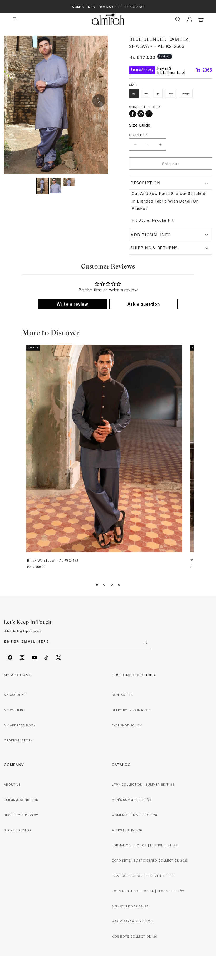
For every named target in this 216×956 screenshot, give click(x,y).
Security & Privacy (21, 815)
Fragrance (135, 6)
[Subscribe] (145, 642)
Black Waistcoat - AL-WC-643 (53, 561)
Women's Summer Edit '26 (134, 815)
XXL (187, 94)
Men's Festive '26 (127, 830)
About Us (12, 784)
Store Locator (17, 830)
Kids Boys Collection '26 (134, 936)
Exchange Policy (127, 725)
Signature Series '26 (130, 906)
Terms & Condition (21, 800)
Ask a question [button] (143, 304)
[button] (15, 19)
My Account (15, 695)
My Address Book (20, 725)
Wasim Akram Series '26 (132, 921)
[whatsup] (140, 113)
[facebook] (132, 113)
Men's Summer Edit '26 (131, 800)
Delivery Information (131, 710)
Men (91, 6)
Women (77, 6)
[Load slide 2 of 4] (104, 584)
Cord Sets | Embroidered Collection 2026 (150, 860)
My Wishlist (14, 710)
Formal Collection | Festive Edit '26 (145, 845)
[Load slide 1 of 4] (97, 584)
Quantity (138, 135)
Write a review (72, 304)
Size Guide (139, 125)
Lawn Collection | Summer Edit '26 (143, 784)
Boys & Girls (110, 6)
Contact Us (122, 695)
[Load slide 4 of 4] (119, 584)
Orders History (18, 740)
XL (172, 94)
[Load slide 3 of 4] (111, 584)
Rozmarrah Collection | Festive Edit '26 (148, 891)
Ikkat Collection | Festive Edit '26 (142, 876)
